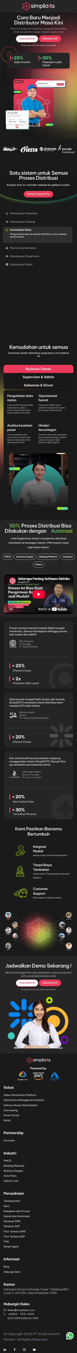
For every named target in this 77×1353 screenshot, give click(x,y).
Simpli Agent (11, 1246)
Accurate (9, 1140)
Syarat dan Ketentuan (17, 1216)
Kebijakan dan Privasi (17, 1211)
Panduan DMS (12, 1221)
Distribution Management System (24, 1100)
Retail (7, 1120)
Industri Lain (11, 1180)
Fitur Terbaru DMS (15, 1231)
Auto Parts (10, 1175)
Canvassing (11, 1110)
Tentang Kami (12, 1201)
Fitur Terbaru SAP (14, 1236)
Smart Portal (11, 1115)
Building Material (14, 1165)
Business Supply (13, 1170)
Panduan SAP (12, 1226)
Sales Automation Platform (20, 1095)
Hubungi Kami (12, 1271)
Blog (6, 1266)
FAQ (6, 1241)
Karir (6, 1206)
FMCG (7, 1160)
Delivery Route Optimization (21, 1105)
